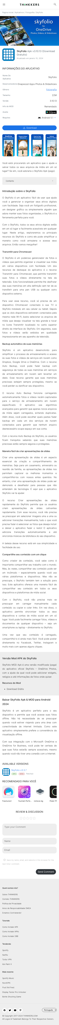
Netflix (5, 955)
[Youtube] (15, 1010)
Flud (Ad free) (8, 987)
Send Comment (46, 871)
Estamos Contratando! (11, 913)
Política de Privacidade (11, 903)
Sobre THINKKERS (10, 894)
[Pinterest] (20, 1010)
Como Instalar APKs (10, 931)
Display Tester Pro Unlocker (14, 992)
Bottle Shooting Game (11, 997)
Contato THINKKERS (10, 899)
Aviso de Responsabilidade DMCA (16, 908)
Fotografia (30, 12)
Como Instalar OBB (10, 936)
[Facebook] (4, 1010)
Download (30, 128)
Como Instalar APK (10, 927)
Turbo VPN (7, 959)
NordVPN (6, 983)
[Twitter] (10, 1010)
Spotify (5, 950)
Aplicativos (19, 12)
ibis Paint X (7, 964)
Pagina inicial (7, 12)
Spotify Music (8, 978)
